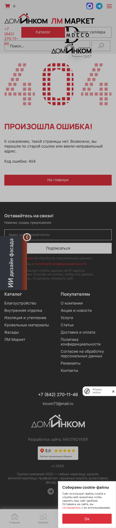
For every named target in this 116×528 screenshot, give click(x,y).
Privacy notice (97, 391)
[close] (113, 391)
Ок (87, 518)
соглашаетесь (71, 507)
